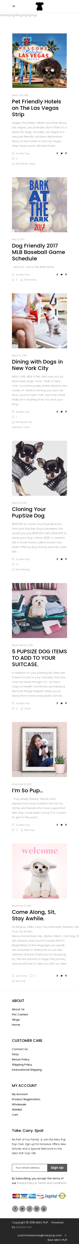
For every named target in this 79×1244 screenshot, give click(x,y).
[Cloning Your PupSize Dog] (39, 468)
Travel (32, 163)
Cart (15, 1115)
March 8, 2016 (19, 502)
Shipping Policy (22, 1064)
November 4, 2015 (21, 784)
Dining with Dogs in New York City (37, 365)
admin (23, 975)
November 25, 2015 (22, 645)
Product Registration (26, 1099)
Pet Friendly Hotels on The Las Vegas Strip (36, 108)
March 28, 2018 (20, 95)
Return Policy (20, 1059)
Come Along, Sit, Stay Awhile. (34, 915)
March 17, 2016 (19, 355)
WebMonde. (24, 1227)
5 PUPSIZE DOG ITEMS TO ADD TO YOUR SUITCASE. (39, 658)
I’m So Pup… (27, 790)
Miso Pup (25, 153)
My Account (20, 1094)
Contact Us (20, 1049)
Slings (16, 1019)
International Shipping (27, 1070)
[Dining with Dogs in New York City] (39, 320)
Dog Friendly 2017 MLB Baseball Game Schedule (38, 252)
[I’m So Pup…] (39, 749)
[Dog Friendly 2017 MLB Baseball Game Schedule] (39, 204)
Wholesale (19, 1104)
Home (16, 1025)
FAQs (15, 1054)
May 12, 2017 (18, 239)
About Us (18, 1009)
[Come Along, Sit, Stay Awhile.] (39, 871)
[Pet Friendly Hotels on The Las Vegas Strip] (39, 60)
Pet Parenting (23, 569)
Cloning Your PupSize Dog (29, 512)
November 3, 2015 (21, 905)
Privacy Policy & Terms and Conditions (41, 1183)
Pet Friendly (22, 163)
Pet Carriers (20, 1014)
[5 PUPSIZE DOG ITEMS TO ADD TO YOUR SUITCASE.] (39, 610)
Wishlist (17, 1109)
